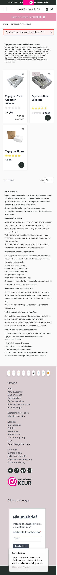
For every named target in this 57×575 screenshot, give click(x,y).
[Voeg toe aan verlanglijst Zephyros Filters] (23, 129)
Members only (15, 452)
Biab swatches (15, 394)
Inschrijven (20, 546)
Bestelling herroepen (18, 412)
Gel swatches (14, 398)
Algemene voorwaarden (20, 459)
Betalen (11, 428)
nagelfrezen (40, 353)
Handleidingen (15, 407)
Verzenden (13, 431)
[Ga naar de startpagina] (28, 9)
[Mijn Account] (47, 9)
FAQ (10, 440)
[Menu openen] (5, 9)
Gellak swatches (16, 401)
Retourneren (14, 434)
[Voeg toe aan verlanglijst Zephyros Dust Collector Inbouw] (23, 74)
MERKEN (15, 24)
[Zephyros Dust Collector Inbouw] (15, 82)
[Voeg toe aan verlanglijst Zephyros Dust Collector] (49, 74)
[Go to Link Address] (28, 17)
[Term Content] (44, 17)
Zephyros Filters (14, 151)
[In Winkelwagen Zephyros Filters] (21, 165)
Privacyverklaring (16, 462)
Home (5, 24)
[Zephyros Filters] (15, 137)
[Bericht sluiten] (51, 32)
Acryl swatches (15, 391)
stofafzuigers (9, 198)
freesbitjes (40, 319)
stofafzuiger (30, 295)
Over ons (12, 449)
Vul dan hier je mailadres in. (26, 532)
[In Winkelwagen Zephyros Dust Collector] (48, 118)
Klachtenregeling (16, 437)
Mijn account (14, 424)
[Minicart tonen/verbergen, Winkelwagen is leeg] (52, 9)
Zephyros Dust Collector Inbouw (13, 99)
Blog (10, 388)
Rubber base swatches (19, 404)
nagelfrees (30, 319)
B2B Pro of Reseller (17, 456)
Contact (12, 421)
